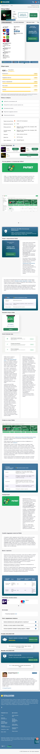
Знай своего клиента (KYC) (15, 725)
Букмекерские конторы (5, 5)
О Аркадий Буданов (6, 688)
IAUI (16, 613)
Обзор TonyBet (15, 150)
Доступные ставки (30, 22)
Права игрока (15, 731)
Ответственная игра (15, 716)
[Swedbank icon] (4, 37)
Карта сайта (3, 731)
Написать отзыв (33, 639)
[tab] (18, 222)
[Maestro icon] (4, 33)
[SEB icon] (7, 37)
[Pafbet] (10, 319)
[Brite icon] (7, 33)
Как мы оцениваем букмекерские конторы (15, 720)
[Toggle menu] (38, 2)
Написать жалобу (33, 659)
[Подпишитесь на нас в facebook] (1, 707)
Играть (29, 154)
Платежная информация (19, 22)
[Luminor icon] (7, 40)
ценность (15, 442)
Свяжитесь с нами (5, 729)
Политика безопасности (4, 718)
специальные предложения (29, 263)
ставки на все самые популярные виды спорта (25, 437)
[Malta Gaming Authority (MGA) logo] (3, 746)
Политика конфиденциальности (5, 726)
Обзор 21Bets (35, 150)
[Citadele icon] (4, 40)
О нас (2, 715)
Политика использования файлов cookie (4, 722)
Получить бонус (32, 38)
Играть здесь (33, 15)
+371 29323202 (23, 699)
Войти (10, 665)
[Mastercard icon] (4, 30)
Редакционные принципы (15, 728)
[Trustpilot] (9, 746)
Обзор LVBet (29, 156)
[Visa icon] (7, 30)
